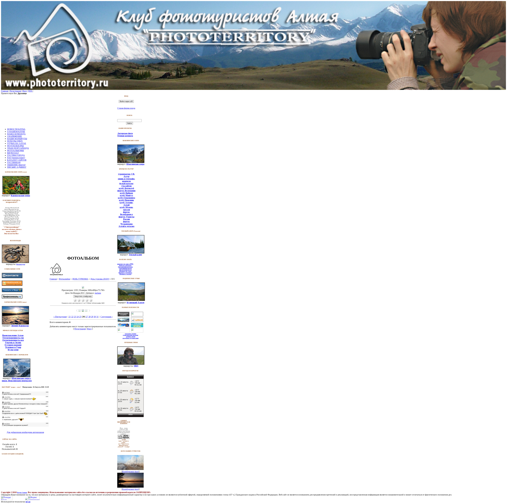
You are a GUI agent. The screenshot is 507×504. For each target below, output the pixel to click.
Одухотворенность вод (13, 340)
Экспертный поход (125, 270)
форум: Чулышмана (126, 222)
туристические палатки (130, 335)
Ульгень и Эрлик (13, 342)
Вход (24, 91)
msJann (98, 293)
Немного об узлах (125, 271)
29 (92, 317)
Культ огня (13, 350)
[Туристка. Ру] (123, 321)
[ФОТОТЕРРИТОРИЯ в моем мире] (12, 291)
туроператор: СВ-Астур (126, 175)
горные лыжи (130, 336)
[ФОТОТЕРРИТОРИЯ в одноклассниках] (12, 285)
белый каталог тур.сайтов (126, 184)
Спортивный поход (125, 268)
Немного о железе (125, 274)
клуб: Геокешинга (126, 198)
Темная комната (125, 136)
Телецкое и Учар (13, 347)
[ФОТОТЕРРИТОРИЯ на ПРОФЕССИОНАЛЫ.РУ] (12, 298)
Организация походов (125, 267)
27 (87, 317)
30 (95, 317)
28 (89, 317)
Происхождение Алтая (13, 335)
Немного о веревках (125, 272)
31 (97, 317)
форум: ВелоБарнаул (126, 213)
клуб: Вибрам (126, 193)
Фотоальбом (64, 279)
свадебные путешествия (131, 338)
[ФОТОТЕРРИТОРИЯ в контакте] (12, 277)
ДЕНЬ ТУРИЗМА (80, 279)
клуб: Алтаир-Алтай (126, 203)
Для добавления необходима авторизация (25, 432)
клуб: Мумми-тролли (126, 208)
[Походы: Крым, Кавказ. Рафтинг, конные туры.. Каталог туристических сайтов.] (7, 499)
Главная (4, 91)
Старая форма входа (126, 108)
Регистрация (15, 91)
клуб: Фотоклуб (126, 188)
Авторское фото (125, 133)
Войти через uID (126, 101)
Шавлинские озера (135, 164)
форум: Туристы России (126, 218)
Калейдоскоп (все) (130, 471)
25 (80, 317)
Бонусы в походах (125, 265)
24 (78, 317)
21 (70, 317)
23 (75, 317)
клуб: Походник (126, 200)
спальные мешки (130, 333)
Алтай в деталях (126, 226)
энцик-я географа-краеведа (126, 180)
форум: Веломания (126, 191)
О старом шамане (13, 345)
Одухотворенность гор (13, 338)
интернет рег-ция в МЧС (125, 264)
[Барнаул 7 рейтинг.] (26, 499)
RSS (30, 91)
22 (72, 317)
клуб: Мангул (126, 195)
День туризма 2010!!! (99, 279)
